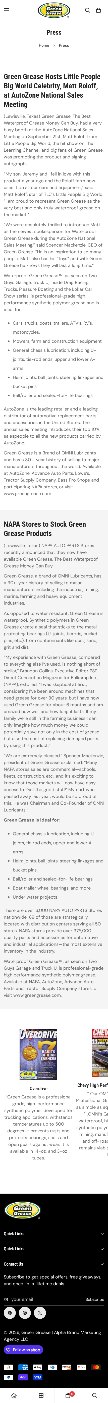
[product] (14, 1395)
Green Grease (35, 1332)
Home (44, 45)
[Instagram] (25, 1313)
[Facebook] (10, 1313)
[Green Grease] (54, 10)
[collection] (41, 1395)
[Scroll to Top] (99, 1376)
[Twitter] (40, 1313)
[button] (98, 10)
